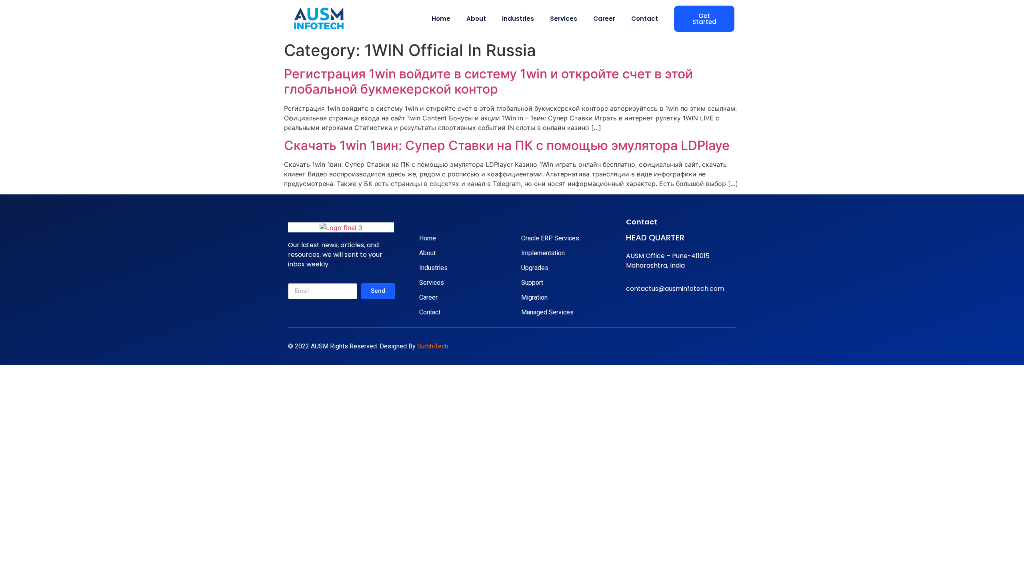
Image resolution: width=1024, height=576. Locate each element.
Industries (518, 18)
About (476, 18)
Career (604, 18)
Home (441, 18)
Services (563, 18)
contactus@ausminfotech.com (675, 288)
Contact (644, 18)
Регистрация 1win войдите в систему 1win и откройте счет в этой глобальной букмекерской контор (488, 81)
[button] (704, 19)
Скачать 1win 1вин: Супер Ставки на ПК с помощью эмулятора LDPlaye (507, 145)
